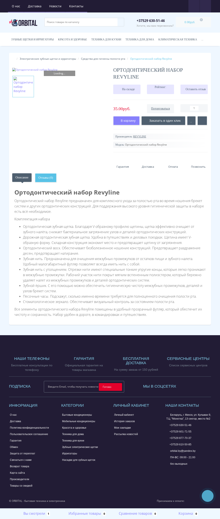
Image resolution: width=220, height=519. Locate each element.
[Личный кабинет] (205, 6)
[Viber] (182, 471)
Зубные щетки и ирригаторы (32, 39)
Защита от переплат (22, 453)
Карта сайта (17, 472)
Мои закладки (122, 427)
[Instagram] (191, 385)
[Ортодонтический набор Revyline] (59, 70)
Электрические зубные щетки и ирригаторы (48, 59)
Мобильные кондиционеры (78, 421)
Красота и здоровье (72, 39)
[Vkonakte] (196, 385)
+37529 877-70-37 (180, 438)
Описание (21, 177)
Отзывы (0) (45, 177)
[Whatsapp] (168, 470)
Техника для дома (139, 39)
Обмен (14, 447)
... (202, 39)
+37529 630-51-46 (180, 425)
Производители (19, 479)
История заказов (124, 421)
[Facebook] (185, 385)
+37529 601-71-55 (180, 431)
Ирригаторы (69, 453)
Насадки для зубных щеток (78, 459)
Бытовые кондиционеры (77, 414)
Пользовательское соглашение (29, 434)
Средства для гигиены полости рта (103, 59)
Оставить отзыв (196, 89)
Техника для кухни (106, 39)
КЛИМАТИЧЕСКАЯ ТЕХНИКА (177, 39)
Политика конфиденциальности (29, 427)
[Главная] (13, 59)
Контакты (76, 6)
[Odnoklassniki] (202, 385)
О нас (16, 6)
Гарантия (15, 440)
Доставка (34, 6)
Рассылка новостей (126, 434)
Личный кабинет (124, 414)
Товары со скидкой (21, 485)
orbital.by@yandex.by (183, 450)
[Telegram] (175, 471)
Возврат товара (19, 466)
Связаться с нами (21, 459)
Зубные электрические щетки (80, 447)
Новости (55, 6)
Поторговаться (160, 108)
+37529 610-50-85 (180, 444)
